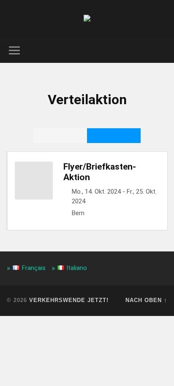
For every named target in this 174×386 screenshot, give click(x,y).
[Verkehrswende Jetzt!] (87, 19)
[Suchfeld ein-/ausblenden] (160, 50)
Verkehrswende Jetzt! (69, 300)
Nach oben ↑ (146, 300)
